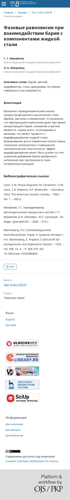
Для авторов (13, 430)
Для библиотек (14, 435)
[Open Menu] (3, 4)
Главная (8, 12)
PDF (11, 266)
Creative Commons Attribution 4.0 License (32, 461)
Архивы (22, 12)
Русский (11, 325)
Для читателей (14, 424)
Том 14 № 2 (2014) (42, 12)
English (10, 319)
